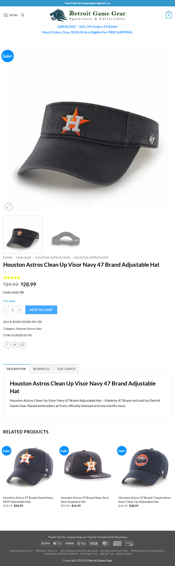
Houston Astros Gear (52, 257)
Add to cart (41, 310)
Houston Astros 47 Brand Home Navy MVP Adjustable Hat (28, 499)
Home (7, 257)
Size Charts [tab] (66, 369)
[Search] (22, 15)
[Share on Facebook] (7, 344)
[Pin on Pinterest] (22, 344)
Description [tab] (16, 369)
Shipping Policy (21, 550)
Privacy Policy (47, 550)
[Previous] (12, 127)
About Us (107, 553)
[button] (10, 15)
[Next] (163, 127)
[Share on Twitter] (14, 344)
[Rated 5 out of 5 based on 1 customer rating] (87, 277)
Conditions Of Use (114, 550)
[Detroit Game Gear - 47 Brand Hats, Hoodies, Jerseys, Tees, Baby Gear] (87, 15)
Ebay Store (124, 553)
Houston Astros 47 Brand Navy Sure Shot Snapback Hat (85, 499)
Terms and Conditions (147, 550)
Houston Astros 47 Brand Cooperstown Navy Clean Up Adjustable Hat (144, 499)
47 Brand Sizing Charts (61, 553)
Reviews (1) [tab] (41, 369)
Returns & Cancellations (79, 550)
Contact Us (88, 553)
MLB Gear (23, 257)
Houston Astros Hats (91, 257)
